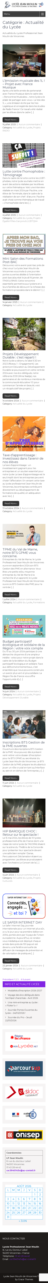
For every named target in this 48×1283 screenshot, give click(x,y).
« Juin (23, 1221)
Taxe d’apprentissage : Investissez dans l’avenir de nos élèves (23, 458)
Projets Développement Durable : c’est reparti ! (21, 355)
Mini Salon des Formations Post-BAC (23, 260)
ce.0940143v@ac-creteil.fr (20, 1170)
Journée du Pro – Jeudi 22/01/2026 (18, 1019)
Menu (7, 14)
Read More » (10, 120)
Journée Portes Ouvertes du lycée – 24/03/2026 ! (21, 1011)
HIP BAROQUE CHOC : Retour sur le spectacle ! (21, 832)
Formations (39, 602)
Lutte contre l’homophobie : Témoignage (24, 173)
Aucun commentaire (29, 124)
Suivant (26, 979)
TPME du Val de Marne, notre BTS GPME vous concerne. (20, 552)
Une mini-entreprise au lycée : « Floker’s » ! (21, 1004)
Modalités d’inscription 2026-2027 (25, 990)
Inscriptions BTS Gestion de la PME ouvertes (24, 744)
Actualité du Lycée (22, 127)
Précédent (8, 979)
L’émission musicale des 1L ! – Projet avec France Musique (24, 84)
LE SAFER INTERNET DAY (22, 922)
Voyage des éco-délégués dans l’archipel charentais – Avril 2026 (22, 996)
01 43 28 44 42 (22, 1256)
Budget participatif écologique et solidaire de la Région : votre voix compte (24, 645)
